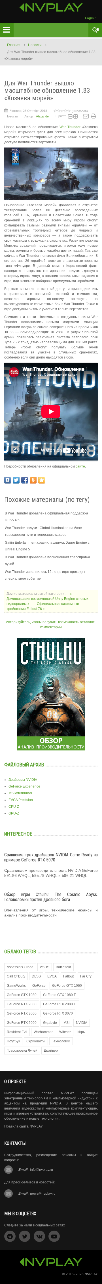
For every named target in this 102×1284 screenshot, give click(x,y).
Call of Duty (16, 976)
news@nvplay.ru (43, 1193)
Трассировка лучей (22, 1050)
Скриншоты (35, 1041)
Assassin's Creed (20, 967)
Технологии (61, 1041)
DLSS (36, 976)
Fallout (68, 976)
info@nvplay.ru (41, 1170)
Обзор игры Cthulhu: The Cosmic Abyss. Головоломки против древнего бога (51, 897)
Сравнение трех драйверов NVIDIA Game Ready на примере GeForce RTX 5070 (51, 857)
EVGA (52, 976)
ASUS (44, 967)
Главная (13, 45)
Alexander (43, 116)
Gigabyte (50, 1023)
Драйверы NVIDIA (22, 780)
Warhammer (43, 1032)
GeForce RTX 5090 (22, 1023)
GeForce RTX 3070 (58, 1013)
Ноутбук (13, 1041)
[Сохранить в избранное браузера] (41, 480)
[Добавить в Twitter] (16, 480)
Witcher (65, 1032)
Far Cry (86, 976)
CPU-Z (13, 807)
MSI (66, 1023)
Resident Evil (17, 1032)
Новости (35, 45)
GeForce (39, 986)
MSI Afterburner (20, 793)
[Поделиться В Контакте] (7, 480)
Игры (81, 1032)
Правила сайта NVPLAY (23, 1126)
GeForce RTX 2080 (22, 1004)
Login (89, 18)
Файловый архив (24, 765)
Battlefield (63, 967)
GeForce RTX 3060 (22, 1013)
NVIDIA (81, 1023)
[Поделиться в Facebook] (24, 480)
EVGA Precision (20, 800)
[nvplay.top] (51, 7)
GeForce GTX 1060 (67, 986)
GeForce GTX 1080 (22, 995)
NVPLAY (91, 1274)
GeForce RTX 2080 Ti (59, 1004)
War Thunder (70, 127)
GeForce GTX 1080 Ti (59, 995)
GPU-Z (13, 813)
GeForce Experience (24, 786)
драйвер (51, 1050)
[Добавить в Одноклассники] (33, 480)
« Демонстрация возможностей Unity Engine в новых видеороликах (47, 599)
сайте (80, 466)
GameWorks (16, 986)
